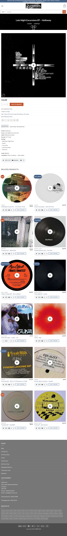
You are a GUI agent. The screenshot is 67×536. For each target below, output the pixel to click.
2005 (60, 510)
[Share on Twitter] (8, 120)
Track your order (5, 470)
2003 (51, 510)
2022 (27, 513)
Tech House (30, 518)
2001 (43, 510)
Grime (60, 516)
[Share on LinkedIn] (17, 120)
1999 (35, 510)
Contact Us (4, 451)
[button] (2, 6)
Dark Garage (13, 114)
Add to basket (16, 104)
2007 (7, 513)
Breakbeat (46, 513)
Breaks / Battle (58, 513)
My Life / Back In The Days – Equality (43, 381)
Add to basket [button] (21, 209)
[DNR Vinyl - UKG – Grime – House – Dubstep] (33, 6)
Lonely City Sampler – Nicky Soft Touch (44, 206)
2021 (23, 513)
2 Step (5, 114)
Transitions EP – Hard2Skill (8, 425)
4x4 (7, 510)
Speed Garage (22, 518)
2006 (3, 513)
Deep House (36, 516)
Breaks (51, 513)
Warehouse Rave (8, 116)
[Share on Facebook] (5, 120)
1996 (23, 510)
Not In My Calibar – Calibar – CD (9, 337)
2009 (15, 513)
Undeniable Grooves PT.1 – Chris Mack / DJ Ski (13, 206)
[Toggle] (65, 461)
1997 (27, 510)
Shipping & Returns (6, 467)
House (11, 518)
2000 (39, 510)
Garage (37, 24)
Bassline (40, 513)
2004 (55, 510)
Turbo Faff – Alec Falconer (41, 425)
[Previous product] (35, 26)
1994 (15, 510)
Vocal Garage (44, 518)
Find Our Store (5, 454)
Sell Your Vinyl (5, 464)
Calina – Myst (37, 337)
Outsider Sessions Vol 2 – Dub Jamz (43, 250)
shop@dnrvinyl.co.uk (11, 493)
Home (29, 24)
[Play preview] (33, 65)
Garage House (54, 516)
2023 (31, 513)
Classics (11, 516)
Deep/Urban (29, 516)
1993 (11, 510)
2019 (8, 114)
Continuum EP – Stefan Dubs (8, 250)
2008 (11, 513)
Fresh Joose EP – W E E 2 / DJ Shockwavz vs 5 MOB (14, 381)
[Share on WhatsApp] (2, 120)
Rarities (16, 518)
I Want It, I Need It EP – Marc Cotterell (11, 294)
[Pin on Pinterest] (14, 120)
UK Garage (26, 114)
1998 (31, 510)
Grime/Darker (5, 518)
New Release (20, 114)
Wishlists (3, 473)
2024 (35, 513)
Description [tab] (4, 126)
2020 (19, 513)
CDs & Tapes (5, 516)
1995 (19, 510)
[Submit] (64, 11)
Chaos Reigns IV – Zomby (40, 294)
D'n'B (15, 516)
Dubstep (43, 516)
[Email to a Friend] (11, 120)
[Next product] (32, 26)
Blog (2, 448)
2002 (47, 510)
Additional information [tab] (17, 126)
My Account (4, 461)
